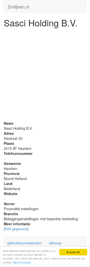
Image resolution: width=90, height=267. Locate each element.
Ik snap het (73, 252)
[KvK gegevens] (16, 228)
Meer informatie (22, 262)
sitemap (55, 242)
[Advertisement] (45, 75)
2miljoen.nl (18, 5)
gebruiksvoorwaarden (24, 242)
